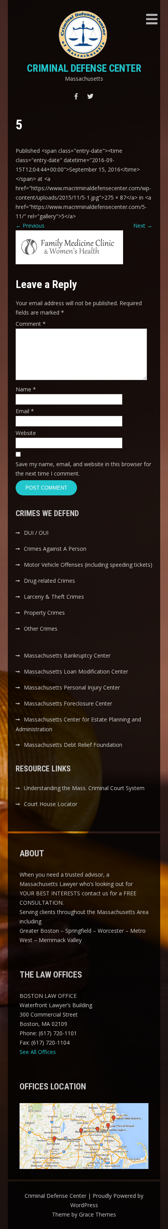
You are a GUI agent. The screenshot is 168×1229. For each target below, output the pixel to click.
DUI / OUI (36, 532)
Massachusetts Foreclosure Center (68, 703)
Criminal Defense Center (84, 68)
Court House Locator (50, 804)
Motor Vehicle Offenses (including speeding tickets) (88, 564)
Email (25, 411)
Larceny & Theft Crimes (54, 596)
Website (26, 433)
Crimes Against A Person (55, 548)
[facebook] (76, 96)
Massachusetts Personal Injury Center (72, 687)
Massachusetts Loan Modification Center (76, 671)
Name (26, 389)
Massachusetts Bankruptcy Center (67, 655)
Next (142, 225)
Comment (31, 323)
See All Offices (38, 1052)
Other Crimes (40, 628)
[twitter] (90, 96)
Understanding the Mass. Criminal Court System (84, 788)
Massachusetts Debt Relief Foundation (73, 744)
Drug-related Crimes (49, 580)
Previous (30, 225)
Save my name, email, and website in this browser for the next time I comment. (83, 468)
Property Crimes (44, 612)
